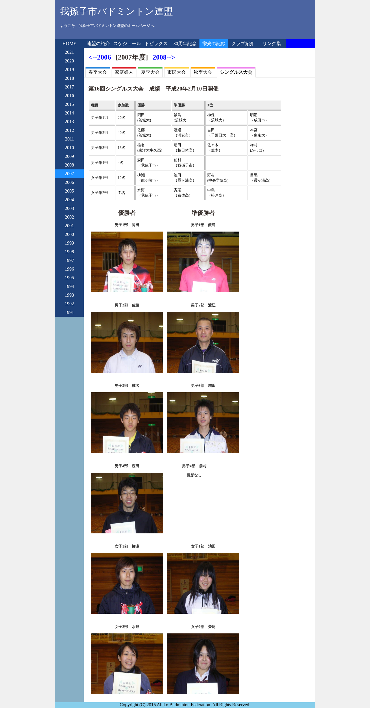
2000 (69, 234)
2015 (69, 104)
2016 (69, 95)
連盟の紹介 (98, 43)
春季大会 (97, 72)
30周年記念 (185, 43)
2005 (69, 190)
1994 (69, 286)
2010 (69, 147)
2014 (69, 112)
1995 (69, 277)
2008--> (164, 57)
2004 (69, 199)
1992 (69, 303)
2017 (69, 86)
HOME (69, 43)
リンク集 (271, 43)
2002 (69, 217)
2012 (69, 130)
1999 (69, 243)
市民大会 (176, 72)
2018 (69, 78)
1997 (69, 260)
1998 (69, 251)
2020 (69, 60)
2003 (69, 208)
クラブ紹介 (242, 43)
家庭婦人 (124, 72)
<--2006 (99, 57)
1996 (69, 269)
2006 (69, 182)
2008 (69, 164)
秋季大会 (203, 72)
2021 (69, 52)
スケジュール (127, 43)
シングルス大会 (236, 72)
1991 (69, 312)
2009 (69, 156)
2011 (69, 138)
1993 (69, 295)
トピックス (156, 43)
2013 (69, 121)
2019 (69, 69)
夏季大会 (150, 72)
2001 (69, 225)
